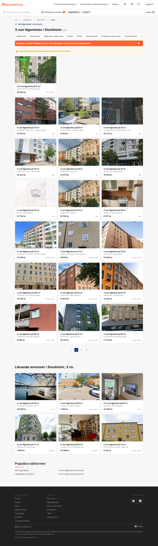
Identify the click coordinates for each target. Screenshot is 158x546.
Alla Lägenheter (22, 470)
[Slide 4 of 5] (37, 81)
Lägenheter (27, 20)
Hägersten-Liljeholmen (53, 36)
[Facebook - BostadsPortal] (133, 501)
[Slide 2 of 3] (79, 287)
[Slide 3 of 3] (80, 287)
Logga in (149, 4)
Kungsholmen (92, 36)
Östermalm (35, 36)
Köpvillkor (18, 517)
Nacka (70, 36)
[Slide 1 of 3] (77, 287)
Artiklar (17, 502)
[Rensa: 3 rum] (89, 12)
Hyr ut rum (51, 498)
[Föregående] (71, 350)
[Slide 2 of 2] (123, 246)
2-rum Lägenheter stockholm (71, 470)
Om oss (18, 498)
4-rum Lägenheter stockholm (71, 474)
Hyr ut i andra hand (54, 506)
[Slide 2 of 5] (34, 81)
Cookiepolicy (20, 513)
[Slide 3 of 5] (35, 81)
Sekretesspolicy (21, 510)
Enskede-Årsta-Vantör (111, 36)
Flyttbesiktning (52, 502)
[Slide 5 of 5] (38, 81)
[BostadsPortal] (12, 4)
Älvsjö (79, 36)
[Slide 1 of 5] (33, 81)
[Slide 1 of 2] (121, 246)
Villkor (49, 513)
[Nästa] (87, 350)
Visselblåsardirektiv (22, 521)
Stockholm (41, 20)
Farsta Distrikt (131, 36)
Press (17, 506)
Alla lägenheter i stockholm (30, 24)
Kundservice (51, 510)
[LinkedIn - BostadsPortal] (140, 501)
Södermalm (21, 36)
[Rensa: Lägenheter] (79, 12)
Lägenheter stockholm (24, 474)
